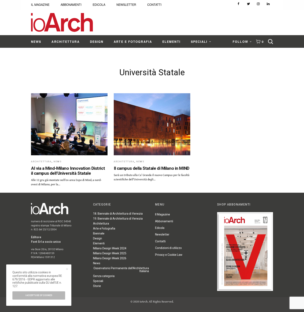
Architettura (41, 161)
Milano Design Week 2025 (109, 253)
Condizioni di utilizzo (168, 248)
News (58, 161)
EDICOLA (99, 4)
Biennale (98, 233)
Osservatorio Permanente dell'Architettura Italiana (121, 270)
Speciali (98, 281)
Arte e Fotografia (104, 228)
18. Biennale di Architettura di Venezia (118, 213)
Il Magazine (162, 214)
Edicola (159, 228)
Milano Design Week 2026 (109, 258)
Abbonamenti (164, 221)
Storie (97, 286)
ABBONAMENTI (71, 4)
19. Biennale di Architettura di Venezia (118, 218)
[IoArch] (62, 22)
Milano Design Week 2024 (109, 248)
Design (97, 238)
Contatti (160, 241)
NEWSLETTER (126, 4)
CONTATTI (154, 4)
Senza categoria (104, 276)
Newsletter (162, 234)
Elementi (99, 243)
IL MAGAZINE (40, 4)
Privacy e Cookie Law (168, 254)
